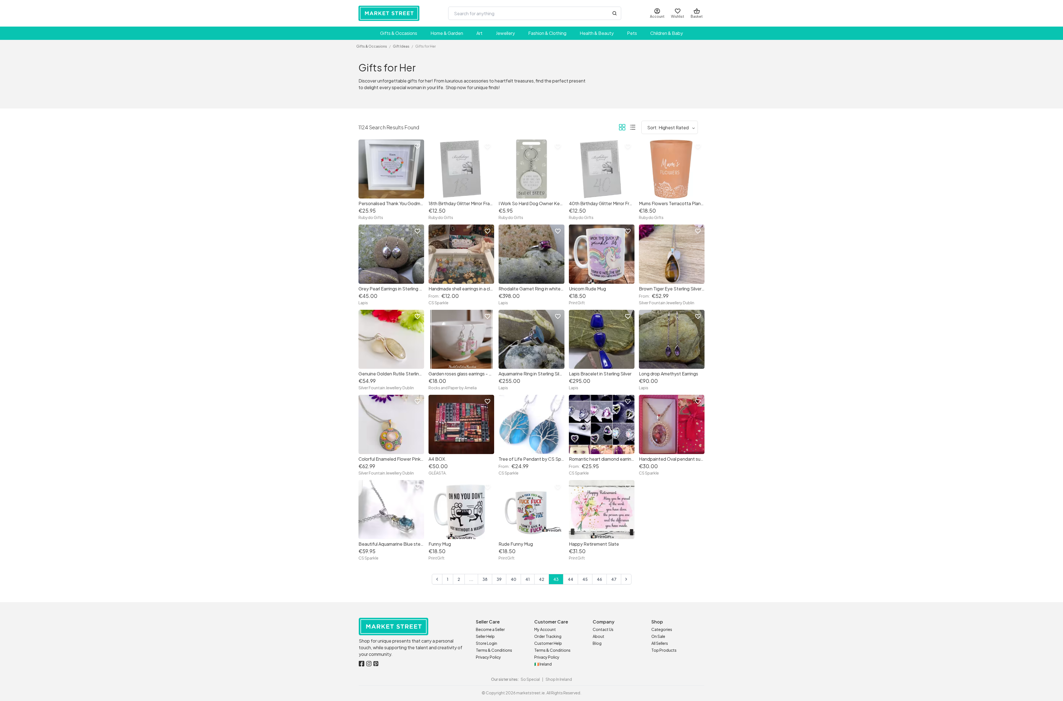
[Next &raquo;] (626, 579)
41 (527, 579)
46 (599, 579)
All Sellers (659, 643)
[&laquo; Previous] (437, 579)
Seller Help (485, 636)
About (598, 636)
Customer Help (548, 643)
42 (541, 579)
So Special (530, 679)
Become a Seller (490, 629)
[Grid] (622, 128)
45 (585, 579)
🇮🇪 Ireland (543, 663)
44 (570, 579)
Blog (597, 643)
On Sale (658, 636)
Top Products (664, 650)
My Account (545, 629)
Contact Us (603, 629)
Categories (661, 629)
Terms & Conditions (494, 650)
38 (485, 579)
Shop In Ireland (559, 679)
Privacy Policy (488, 656)
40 (513, 579)
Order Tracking (547, 636)
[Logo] (388, 13)
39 (499, 579)
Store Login (486, 643)
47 (613, 579)
